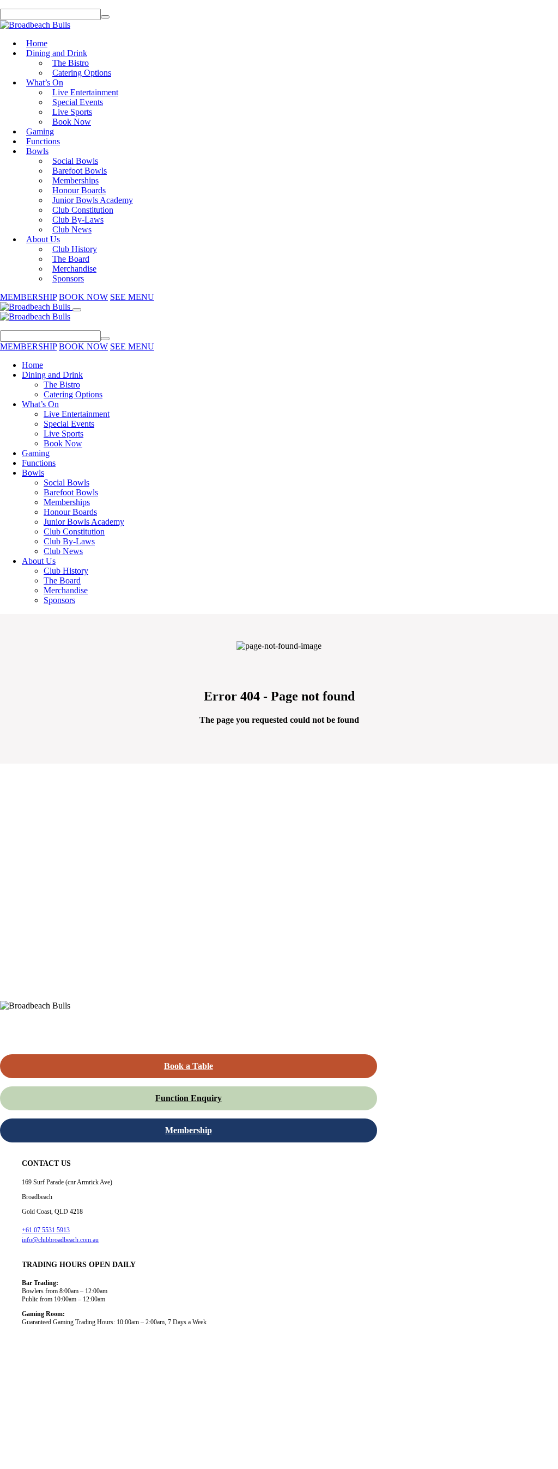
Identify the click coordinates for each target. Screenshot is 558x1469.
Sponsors (68, 278)
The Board (70, 258)
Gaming (40, 131)
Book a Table (188, 1066)
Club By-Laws (78, 219)
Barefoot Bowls (79, 170)
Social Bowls (75, 160)
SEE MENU (132, 297)
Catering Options (81, 72)
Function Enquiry (188, 1098)
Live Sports (72, 111)
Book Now (71, 121)
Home (36, 43)
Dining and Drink (56, 53)
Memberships (75, 180)
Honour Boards (79, 190)
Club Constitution (82, 209)
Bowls (37, 151)
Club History (74, 249)
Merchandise (74, 268)
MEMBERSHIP (28, 297)
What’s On (44, 82)
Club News (72, 229)
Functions (43, 141)
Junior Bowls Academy (92, 200)
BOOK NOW (83, 297)
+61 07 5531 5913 (46, 1230)
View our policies (136, 1456)
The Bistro (70, 62)
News (24, 1432)
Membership (188, 1130)
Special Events (77, 102)
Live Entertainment (85, 92)
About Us (43, 239)
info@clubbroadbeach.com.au (60, 1240)
